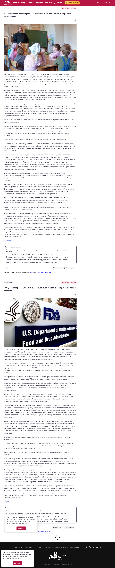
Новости (39, 3)
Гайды (23, 3)
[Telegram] (86, 547)
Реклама (29, 547)
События (48, 3)
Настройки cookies (66, 564)
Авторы (38, 547)
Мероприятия (74, 547)
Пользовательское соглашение (55, 547)
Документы (58, 3)
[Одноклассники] (101, 547)
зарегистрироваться (44, 272)
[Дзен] (90, 547)
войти (32, 272)
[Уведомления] (106, 3)
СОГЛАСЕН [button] (17, 563)
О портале (18, 547)
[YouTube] (97, 547)
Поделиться (57, 268)
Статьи (16, 3)
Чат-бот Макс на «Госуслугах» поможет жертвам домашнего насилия (31, 262)
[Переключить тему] (109, 3)
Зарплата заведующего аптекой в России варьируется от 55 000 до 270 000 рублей (37, 260)
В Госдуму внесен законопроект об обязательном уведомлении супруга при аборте (37, 257)
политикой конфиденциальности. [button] (13, 558)
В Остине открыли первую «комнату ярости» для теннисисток (29, 254)
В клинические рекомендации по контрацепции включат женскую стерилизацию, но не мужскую (38, 250)
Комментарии (70, 268)
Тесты (30, 3)
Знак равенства (8, 8)
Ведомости (8, 241)
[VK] (93, 547)
